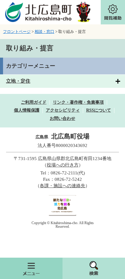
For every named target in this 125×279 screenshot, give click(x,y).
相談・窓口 (44, 31)
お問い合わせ (62, 118)
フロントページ (17, 31)
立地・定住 (18, 81)
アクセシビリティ (63, 110)
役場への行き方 (63, 165)
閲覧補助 (113, 12)
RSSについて (98, 110)
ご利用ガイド (33, 102)
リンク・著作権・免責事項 (78, 102)
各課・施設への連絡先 (62, 185)
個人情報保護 (26, 110)
